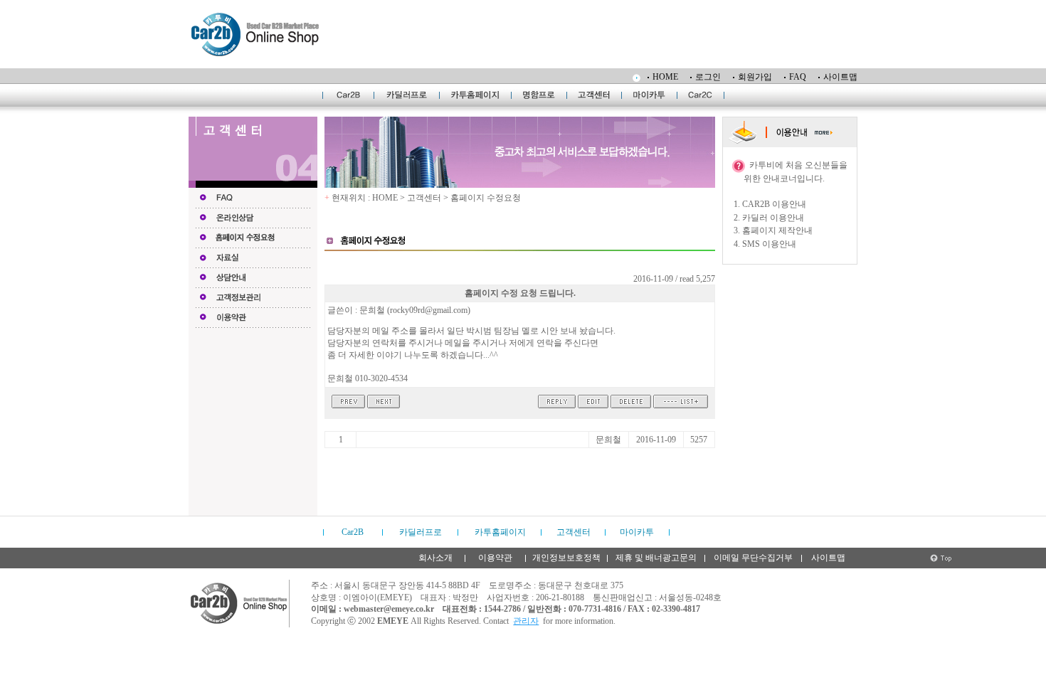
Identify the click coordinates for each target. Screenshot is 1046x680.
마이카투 (637, 532)
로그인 (708, 77)
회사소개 (435, 558)
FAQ (797, 77)
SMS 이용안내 (769, 244)
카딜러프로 (420, 532)
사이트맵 (840, 77)
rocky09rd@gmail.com (428, 310)
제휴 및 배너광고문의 (656, 558)
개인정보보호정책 (566, 558)
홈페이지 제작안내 (777, 230)
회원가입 (755, 77)
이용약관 (495, 558)
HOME (665, 77)
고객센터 (573, 532)
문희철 (608, 440)
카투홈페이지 (500, 532)
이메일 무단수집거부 (753, 558)
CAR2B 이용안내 (774, 204)
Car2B (353, 532)
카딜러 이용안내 (773, 218)
